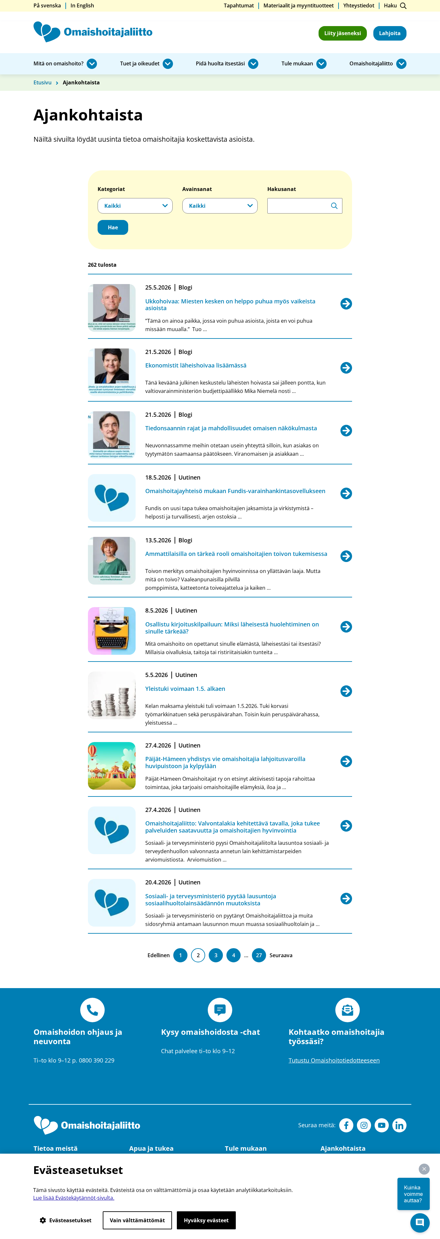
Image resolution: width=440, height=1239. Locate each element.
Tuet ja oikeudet (139, 64)
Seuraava (281, 955)
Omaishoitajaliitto (371, 64)
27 (259, 955)
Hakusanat (281, 189)
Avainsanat (197, 189)
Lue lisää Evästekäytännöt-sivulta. (73, 1197)
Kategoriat (111, 189)
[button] (424, 1169)
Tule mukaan (297, 64)
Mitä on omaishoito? (58, 64)
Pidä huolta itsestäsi (220, 64)
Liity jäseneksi (342, 33)
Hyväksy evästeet (206, 1220)
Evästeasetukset (70, 1220)
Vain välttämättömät (137, 1220)
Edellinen (159, 955)
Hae (113, 227)
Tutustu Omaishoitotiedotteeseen (334, 1060)
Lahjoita (390, 33)
